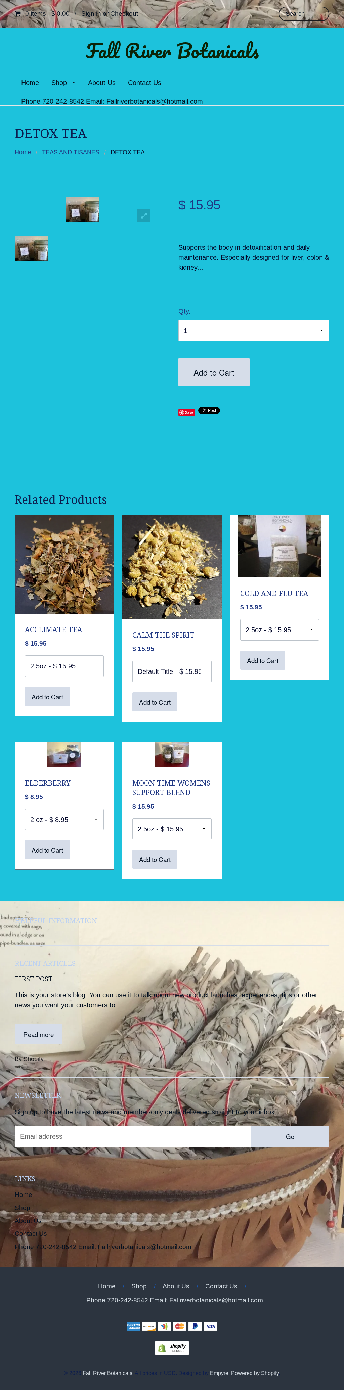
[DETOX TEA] (34, 248)
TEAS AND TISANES (70, 152)
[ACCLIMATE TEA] (64, 563)
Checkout (124, 13)
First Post (33, 979)
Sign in (91, 13)
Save (189, 412)
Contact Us (144, 82)
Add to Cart (214, 372)
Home (30, 82)
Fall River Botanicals (172, 50)
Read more (38, 1034)
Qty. (184, 311)
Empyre (219, 1373)
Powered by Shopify (255, 1373)
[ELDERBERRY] (64, 753)
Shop (59, 82)
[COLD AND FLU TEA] (279, 545)
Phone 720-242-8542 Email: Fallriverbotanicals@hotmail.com (112, 101)
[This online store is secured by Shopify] (172, 1347)
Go (290, 1136)
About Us (102, 82)
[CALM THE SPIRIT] (171, 566)
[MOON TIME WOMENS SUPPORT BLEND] (172, 753)
